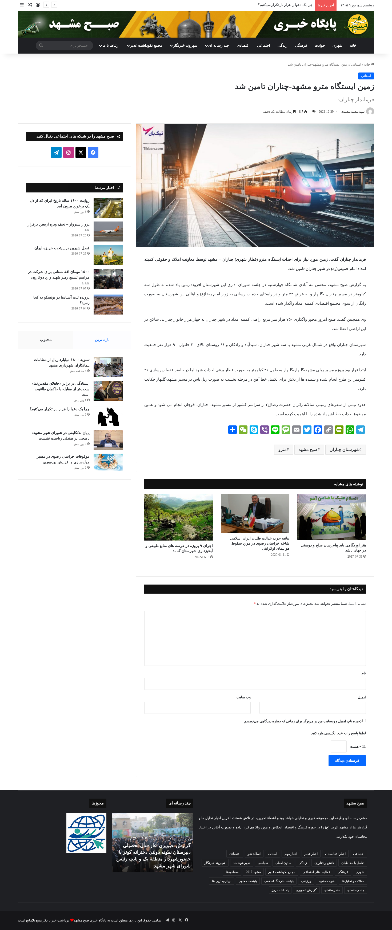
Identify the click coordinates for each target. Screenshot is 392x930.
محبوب (46, 339)
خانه (353, 45)
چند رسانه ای (218, 45)
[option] (152, 842)
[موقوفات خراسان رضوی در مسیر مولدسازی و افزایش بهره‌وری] (108, 462)
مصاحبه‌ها (232, 872)
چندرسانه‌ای (332, 890)
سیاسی (263, 863)
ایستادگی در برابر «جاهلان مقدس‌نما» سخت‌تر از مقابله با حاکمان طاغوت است (61, 389)
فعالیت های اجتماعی (316, 872)
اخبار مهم (291, 854)
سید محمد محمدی (353, 112)
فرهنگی (301, 45)
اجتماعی (263, 45)
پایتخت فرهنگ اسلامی (279, 881)
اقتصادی (243, 45)
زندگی (282, 45)
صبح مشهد (308, 449)
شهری (337, 45)
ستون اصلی (283, 863)
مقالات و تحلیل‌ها (353, 881)
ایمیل (362, 697)
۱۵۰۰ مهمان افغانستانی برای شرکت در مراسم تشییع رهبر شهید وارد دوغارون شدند (59, 277)
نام (364, 673)
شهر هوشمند (241, 863)
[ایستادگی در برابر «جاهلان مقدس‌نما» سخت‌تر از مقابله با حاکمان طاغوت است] (108, 391)
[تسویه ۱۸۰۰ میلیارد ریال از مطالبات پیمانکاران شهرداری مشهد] (108, 367)
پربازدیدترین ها (221, 881)
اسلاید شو (254, 854)
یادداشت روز (280, 890)
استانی (356, 64)
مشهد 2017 (253, 872)
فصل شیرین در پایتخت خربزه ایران (62, 248)
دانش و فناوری (324, 863)
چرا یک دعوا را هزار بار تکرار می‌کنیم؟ (60, 409)
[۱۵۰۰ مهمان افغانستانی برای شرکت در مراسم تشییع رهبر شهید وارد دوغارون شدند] (108, 279)
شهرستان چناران (344, 449)
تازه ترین (102, 339)
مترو (282, 449)
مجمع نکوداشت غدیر (146, 45)
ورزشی (306, 881)
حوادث (320, 45)
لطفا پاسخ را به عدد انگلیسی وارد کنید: (338, 733)
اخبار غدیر (311, 854)
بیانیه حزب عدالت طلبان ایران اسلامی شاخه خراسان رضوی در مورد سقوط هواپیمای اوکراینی (259, 543)
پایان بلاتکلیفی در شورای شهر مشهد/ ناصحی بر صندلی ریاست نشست (262, 5)
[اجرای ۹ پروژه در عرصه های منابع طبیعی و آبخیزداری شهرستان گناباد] (178, 517)
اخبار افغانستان (335, 854)
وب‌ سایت (244, 697)
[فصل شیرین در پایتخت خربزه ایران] (108, 255)
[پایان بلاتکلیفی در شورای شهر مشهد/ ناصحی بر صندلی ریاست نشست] (108, 440)
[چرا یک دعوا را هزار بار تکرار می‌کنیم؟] (108, 416)
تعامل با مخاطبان (352, 863)
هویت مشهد (326, 881)
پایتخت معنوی (248, 881)
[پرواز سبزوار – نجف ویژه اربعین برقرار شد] (108, 231)
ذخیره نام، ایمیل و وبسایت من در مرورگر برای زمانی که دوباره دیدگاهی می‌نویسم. (302, 721)
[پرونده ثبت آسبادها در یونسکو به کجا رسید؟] (108, 305)
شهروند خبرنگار (215, 863)
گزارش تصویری (306, 890)
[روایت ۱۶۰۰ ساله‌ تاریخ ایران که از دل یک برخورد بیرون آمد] (108, 208)
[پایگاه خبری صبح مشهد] (196, 24)
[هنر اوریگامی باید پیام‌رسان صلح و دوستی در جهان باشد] (331, 517)
